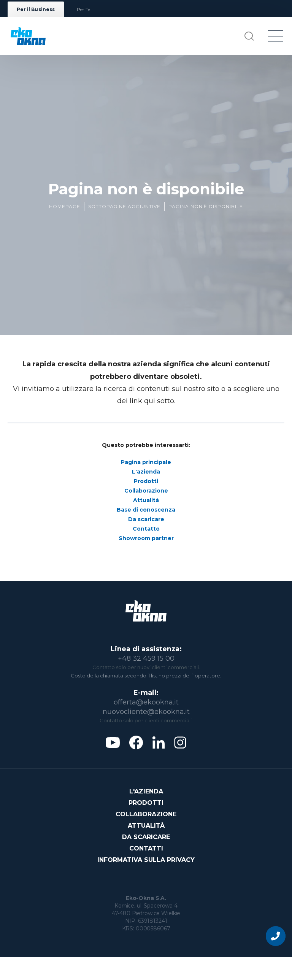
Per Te (83, 9)
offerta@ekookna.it (146, 702)
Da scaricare (146, 519)
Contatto (146, 528)
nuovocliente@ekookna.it (146, 711)
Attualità (146, 500)
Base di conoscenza (146, 509)
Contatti (146, 848)
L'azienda (146, 471)
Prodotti (146, 481)
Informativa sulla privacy (146, 859)
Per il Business (36, 9)
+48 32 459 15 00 (146, 658)
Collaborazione (146, 490)
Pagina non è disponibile (205, 206)
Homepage (64, 206)
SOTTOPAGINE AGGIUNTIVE (124, 206)
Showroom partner (146, 538)
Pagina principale (146, 462)
